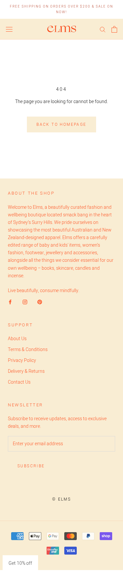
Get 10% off (20, 563)
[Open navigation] (9, 29)
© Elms (61, 499)
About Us (17, 338)
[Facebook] (10, 302)
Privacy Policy (22, 360)
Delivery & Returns (26, 371)
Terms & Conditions (28, 349)
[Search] (103, 29)
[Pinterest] (39, 302)
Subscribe (31, 466)
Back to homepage (61, 124)
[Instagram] (25, 302)
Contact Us (19, 382)
